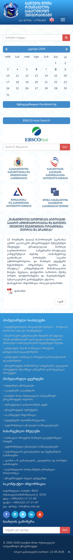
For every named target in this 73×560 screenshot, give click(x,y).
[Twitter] (22, 514)
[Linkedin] (31, 514)
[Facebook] (6, 514)
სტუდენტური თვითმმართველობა (25, 420)
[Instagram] (14, 514)
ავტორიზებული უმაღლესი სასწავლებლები (32, 425)
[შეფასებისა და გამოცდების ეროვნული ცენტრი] (18, 197)
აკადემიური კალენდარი (20, 390)
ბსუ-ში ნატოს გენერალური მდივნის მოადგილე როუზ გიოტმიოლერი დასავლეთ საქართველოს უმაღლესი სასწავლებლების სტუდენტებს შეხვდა (33, 339)
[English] (51, 20)
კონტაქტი (40, 20)
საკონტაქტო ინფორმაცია (20, 415)
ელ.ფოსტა (25, 20)
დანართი (19, 291)
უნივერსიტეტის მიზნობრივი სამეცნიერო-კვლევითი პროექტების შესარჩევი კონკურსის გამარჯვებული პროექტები (35, 369)
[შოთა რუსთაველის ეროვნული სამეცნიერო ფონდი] (55, 197)
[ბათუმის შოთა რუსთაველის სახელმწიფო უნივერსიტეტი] (11, 10)
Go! (65, 147)
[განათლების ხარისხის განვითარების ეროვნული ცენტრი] (55, 168)
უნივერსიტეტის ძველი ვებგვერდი (26, 478)
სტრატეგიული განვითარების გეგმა (26, 405)
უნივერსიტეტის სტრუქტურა (21, 410)
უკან (60, 302)
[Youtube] (39, 514)
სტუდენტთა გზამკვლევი (19, 385)
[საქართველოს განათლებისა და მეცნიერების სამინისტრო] (18, 168)
